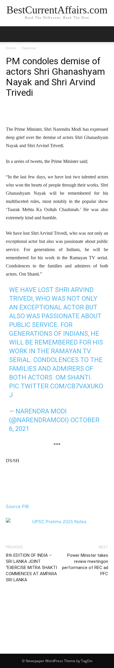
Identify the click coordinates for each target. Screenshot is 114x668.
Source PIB (17, 506)
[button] (106, 34)
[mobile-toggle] (10, 34)
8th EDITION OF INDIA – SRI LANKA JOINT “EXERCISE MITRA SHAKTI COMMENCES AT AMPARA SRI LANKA (31, 567)
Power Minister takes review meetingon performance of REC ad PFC (85, 564)
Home (11, 48)
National (29, 48)
